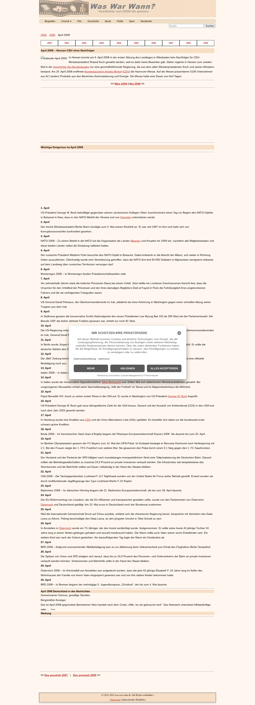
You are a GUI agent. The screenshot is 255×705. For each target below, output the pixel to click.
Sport (131, 21)
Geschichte (93, 21)
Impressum (115, 699)
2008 (188, 43)
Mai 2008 (135, 83)
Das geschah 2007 (56, 675)
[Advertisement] (127, 115)
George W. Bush (177, 396)
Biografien (50, 21)
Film (79, 21)
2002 (84, 43)
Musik (108, 21)
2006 (153, 43)
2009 (205, 43)
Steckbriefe (146, 21)
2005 (136, 43)
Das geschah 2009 (84, 675)
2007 (171, 43)
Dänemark (47, 504)
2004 (119, 43)
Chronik (65, 21)
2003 (101, 43)
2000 (44, 34)
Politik (120, 21)
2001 (67, 43)
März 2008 (120, 83)
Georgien (125, 217)
